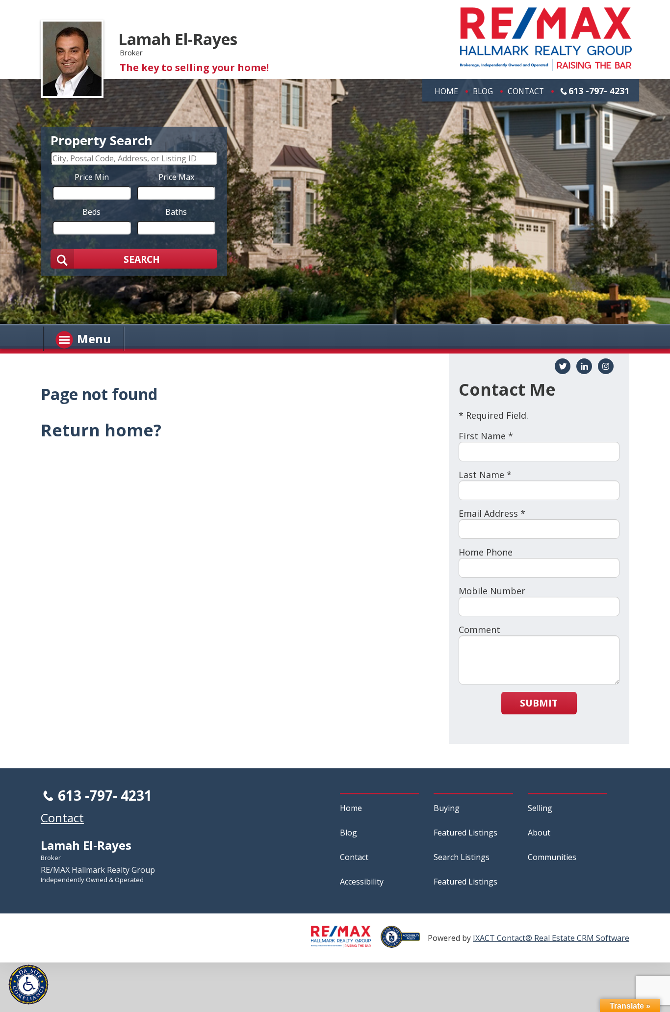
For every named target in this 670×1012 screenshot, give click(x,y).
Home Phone (486, 552)
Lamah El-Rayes (177, 39)
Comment (479, 629)
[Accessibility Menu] (28, 985)
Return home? (101, 430)
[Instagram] (606, 366)
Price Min (92, 177)
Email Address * (492, 513)
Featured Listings (465, 832)
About (539, 832)
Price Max (176, 177)
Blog (483, 91)
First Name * (486, 436)
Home (446, 91)
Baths (176, 211)
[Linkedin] (584, 366)
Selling (540, 808)
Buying (447, 808)
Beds (91, 211)
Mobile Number (492, 591)
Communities (552, 857)
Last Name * (485, 475)
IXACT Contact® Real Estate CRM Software (551, 938)
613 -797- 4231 (598, 91)
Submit (539, 702)
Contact (526, 91)
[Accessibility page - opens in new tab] (404, 942)
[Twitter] (562, 366)
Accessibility (362, 881)
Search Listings (462, 857)
